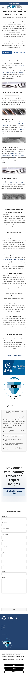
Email (3, 565)
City (2, 540)
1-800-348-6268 (16, 3)
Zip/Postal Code (5, 552)
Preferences (14, 671)
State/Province (5, 546)
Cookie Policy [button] (11, 659)
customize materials (12, 302)
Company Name (5, 528)
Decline (14, 668)
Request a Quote (7, 52)
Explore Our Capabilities (19, 52)
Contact (10, 3)
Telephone (4, 571)
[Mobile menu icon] (2, 7)
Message (4, 577)
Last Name (4, 522)
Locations (3, 627)
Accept (14, 665)
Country (3, 559)
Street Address (5, 534)
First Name (4, 516)
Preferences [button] (20, 661)
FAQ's (2, 632)
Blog (2, 629)
